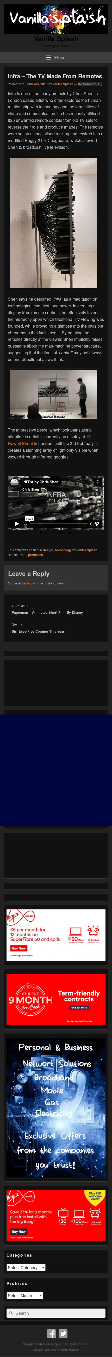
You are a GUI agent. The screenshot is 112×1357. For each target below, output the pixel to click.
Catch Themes (69, 1350)
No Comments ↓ (90, 84)
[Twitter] (63, 1333)
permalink (35, 554)
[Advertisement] (56, 770)
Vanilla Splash (56, 38)
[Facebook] (51, 1333)
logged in (33, 583)
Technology (63, 550)
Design (48, 550)
